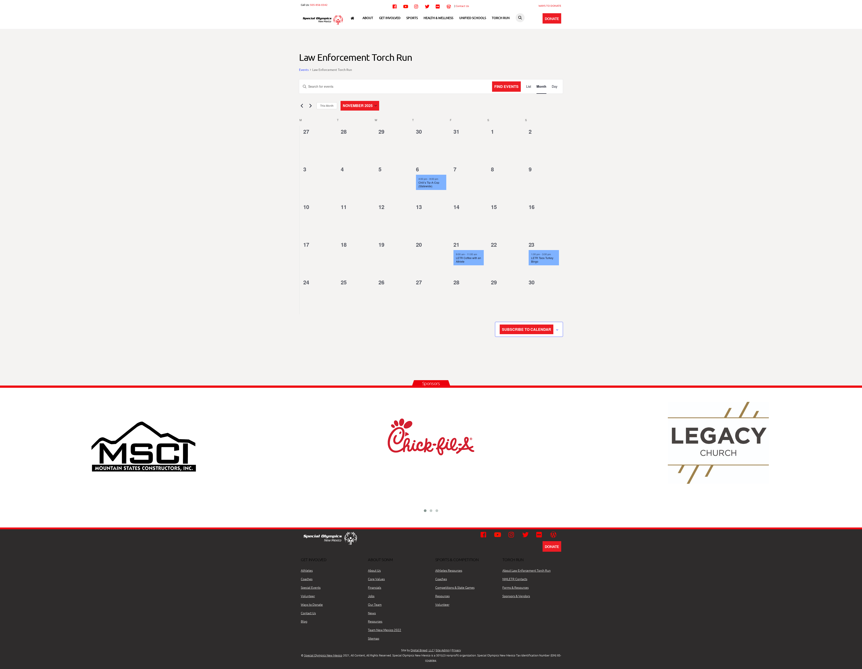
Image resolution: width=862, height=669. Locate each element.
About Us (374, 570)
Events (304, 70)
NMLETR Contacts (514, 579)
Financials (374, 587)
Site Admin (443, 650)
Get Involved (389, 18)
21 (456, 244)
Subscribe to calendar (526, 329)
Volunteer (308, 596)
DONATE (552, 18)
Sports (412, 18)
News (372, 613)
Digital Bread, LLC (422, 650)
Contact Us (462, 6)
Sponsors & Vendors (516, 596)
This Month (327, 105)
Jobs (371, 596)
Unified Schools (472, 18)
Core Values (376, 579)
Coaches (306, 579)
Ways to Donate (312, 604)
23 (531, 244)
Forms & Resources (515, 587)
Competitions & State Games (455, 587)
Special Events (311, 587)
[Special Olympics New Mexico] (324, 24)
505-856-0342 (319, 5)
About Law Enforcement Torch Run (526, 570)
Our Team (375, 604)
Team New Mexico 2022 (384, 630)
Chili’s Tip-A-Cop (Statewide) (428, 184)
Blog (304, 621)
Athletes (307, 570)
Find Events (506, 86)
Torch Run (501, 18)
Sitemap (373, 638)
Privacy (456, 650)
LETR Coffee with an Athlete (468, 260)
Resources (375, 621)
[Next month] (310, 105)
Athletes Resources (448, 570)
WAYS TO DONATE (550, 5)
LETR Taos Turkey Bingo (542, 260)
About (368, 18)
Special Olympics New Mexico (323, 655)
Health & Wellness (438, 18)
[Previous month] (301, 105)
